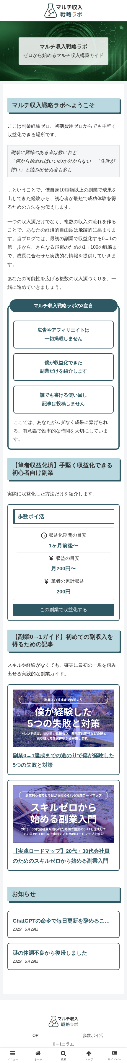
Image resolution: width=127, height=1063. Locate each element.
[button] (115, 836)
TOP (34, 1035)
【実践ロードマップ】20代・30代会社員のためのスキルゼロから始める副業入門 (61, 856)
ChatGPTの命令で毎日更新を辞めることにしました (61, 922)
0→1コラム (63, 1044)
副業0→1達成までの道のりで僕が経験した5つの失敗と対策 (63, 760)
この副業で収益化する (63, 609)
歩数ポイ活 (93, 1035)
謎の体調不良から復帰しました (50, 953)
